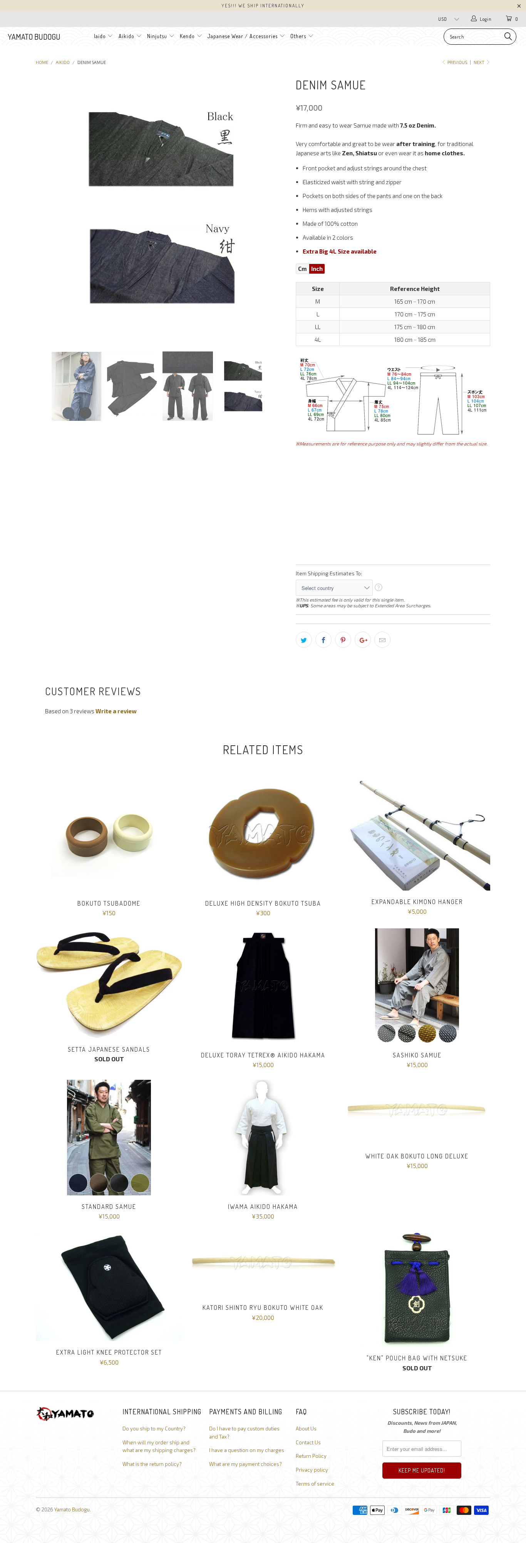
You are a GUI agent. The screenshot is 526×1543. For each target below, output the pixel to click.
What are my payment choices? (245, 1464)
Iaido (100, 36)
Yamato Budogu (34, 37)
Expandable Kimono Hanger (417, 833)
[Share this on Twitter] (304, 640)
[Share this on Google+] (363, 640)
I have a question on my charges (246, 1450)
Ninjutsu (157, 36)
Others (299, 36)
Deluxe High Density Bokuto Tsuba (263, 834)
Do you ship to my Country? (154, 1428)
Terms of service (315, 1484)
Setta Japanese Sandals (109, 983)
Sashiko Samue (417, 986)
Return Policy (311, 1456)
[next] (274, 207)
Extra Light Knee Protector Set (109, 1286)
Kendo (187, 36)
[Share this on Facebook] (323, 640)
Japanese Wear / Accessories (243, 36)
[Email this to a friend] (382, 640)
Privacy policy (312, 1470)
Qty (301, 533)
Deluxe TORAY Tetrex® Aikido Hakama (263, 986)
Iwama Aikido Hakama (263, 1137)
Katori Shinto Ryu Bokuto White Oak (263, 1263)
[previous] (49, 207)
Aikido (126, 36)
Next (479, 62)
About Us (306, 1428)
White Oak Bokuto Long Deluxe (417, 1112)
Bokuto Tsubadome (109, 834)
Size (301, 457)
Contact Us (308, 1442)
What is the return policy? (152, 1464)
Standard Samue (109, 1137)
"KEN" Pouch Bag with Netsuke (417, 1289)
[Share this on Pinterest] (343, 640)
